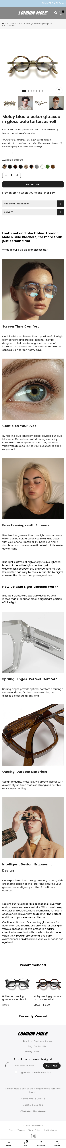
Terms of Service (17, 1130)
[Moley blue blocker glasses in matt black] (20, 166)
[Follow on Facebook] (31, 1136)
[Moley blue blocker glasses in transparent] (42, 166)
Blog (30, 1046)
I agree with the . (35, 1072)
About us (27, 1041)
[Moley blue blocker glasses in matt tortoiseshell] (31, 166)
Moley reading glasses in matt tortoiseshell (48, 998)
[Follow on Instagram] (35, 1136)
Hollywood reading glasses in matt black (14, 998)
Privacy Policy (43, 1072)
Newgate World (42, 1088)
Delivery (28, 1051)
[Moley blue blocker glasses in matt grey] (37, 166)
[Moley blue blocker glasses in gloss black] (10, 166)
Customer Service (43, 1041)
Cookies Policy (50, 1130)
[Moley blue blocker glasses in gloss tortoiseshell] (15, 166)
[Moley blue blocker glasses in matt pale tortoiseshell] (26, 166)
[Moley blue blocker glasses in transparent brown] (53, 166)
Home (5, 23)
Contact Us (40, 1046)
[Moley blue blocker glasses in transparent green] (47, 166)
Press (36, 1051)
